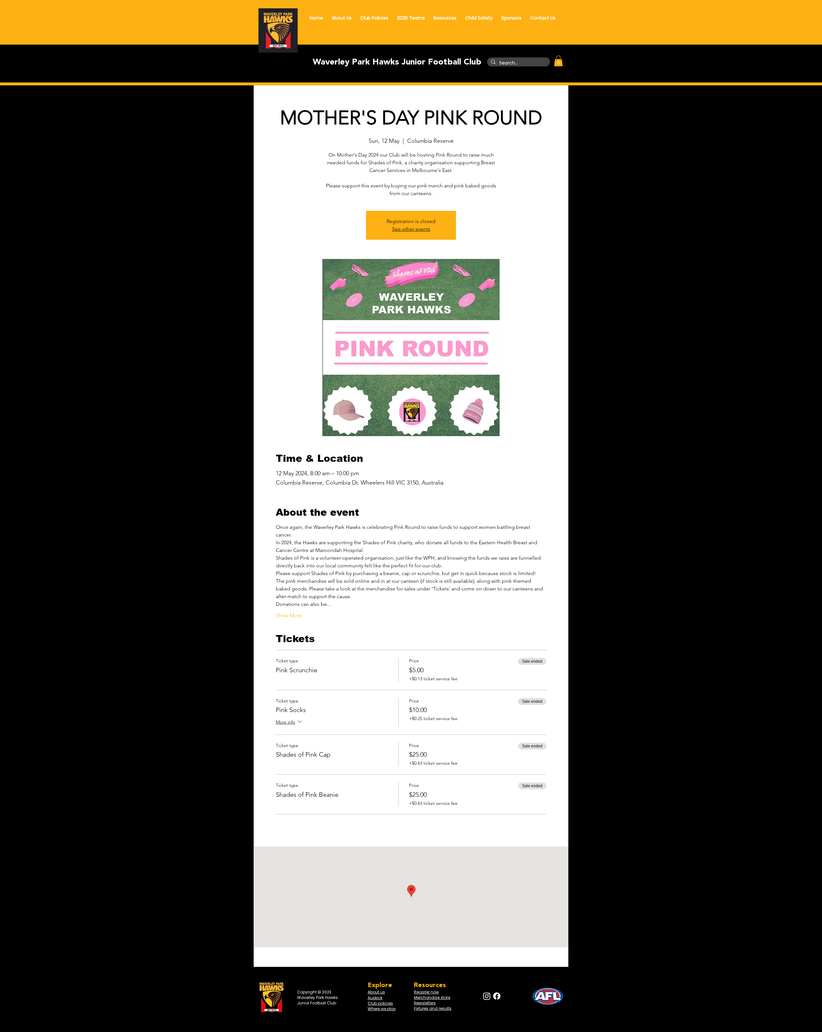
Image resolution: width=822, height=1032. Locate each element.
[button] (558, 61)
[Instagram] (487, 996)
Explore (380, 985)
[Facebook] (497, 996)
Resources (430, 985)
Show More (289, 615)
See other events (411, 229)
